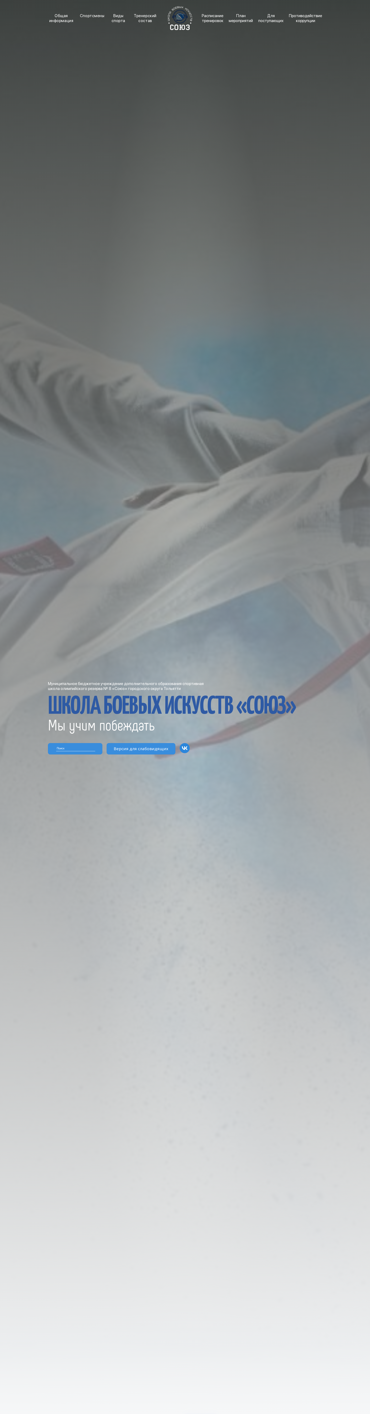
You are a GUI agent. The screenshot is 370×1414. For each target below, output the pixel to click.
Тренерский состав (145, 18)
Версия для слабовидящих (141, 748)
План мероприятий (241, 18)
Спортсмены (92, 15)
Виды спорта (118, 18)
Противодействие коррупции (305, 18)
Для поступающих (270, 18)
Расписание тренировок (212, 18)
